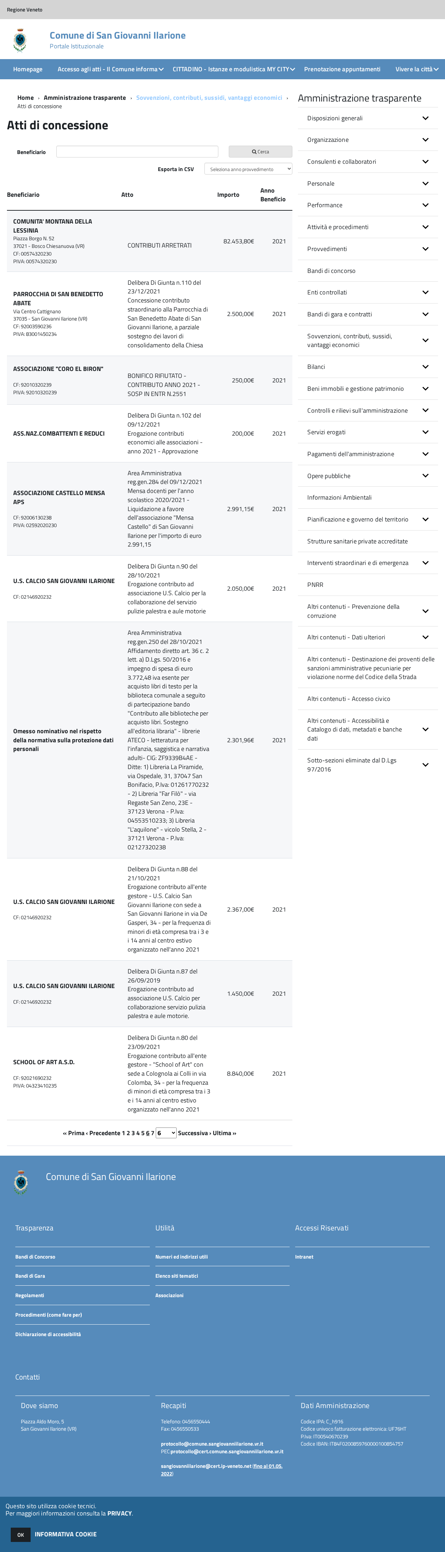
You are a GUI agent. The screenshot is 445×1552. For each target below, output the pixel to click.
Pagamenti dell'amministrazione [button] (350, 454)
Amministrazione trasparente (85, 97)
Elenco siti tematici (176, 1276)
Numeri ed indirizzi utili (181, 1257)
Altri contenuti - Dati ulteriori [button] (346, 637)
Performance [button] (324, 205)
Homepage (27, 69)
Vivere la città (414, 69)
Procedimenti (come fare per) (48, 1315)
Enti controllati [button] (327, 292)
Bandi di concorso (331, 270)
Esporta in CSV (176, 169)
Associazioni (169, 1295)
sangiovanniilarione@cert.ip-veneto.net (206, 1466)
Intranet (304, 1257)
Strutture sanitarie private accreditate (357, 541)
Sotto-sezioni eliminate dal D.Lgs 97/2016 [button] (351, 764)
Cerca (263, 151)
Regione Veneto (24, 10)
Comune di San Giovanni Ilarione (118, 40)
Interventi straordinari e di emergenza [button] (357, 562)
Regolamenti (29, 1295)
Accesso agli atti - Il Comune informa (108, 69)
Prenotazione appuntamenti (342, 69)
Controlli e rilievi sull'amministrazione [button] (357, 410)
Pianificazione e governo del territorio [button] (357, 519)
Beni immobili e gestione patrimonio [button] (355, 388)
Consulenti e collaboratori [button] (341, 161)
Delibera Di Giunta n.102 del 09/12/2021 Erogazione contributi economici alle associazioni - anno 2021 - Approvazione (165, 433)
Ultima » (224, 1133)
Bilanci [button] (316, 366)
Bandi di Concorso (35, 1257)
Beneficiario (31, 152)
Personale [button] (320, 183)
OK (20, 1535)
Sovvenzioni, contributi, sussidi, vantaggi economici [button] (349, 340)
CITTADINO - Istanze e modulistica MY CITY (231, 69)
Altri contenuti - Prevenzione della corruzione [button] (353, 611)
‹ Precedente (103, 1133)
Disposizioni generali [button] (335, 118)
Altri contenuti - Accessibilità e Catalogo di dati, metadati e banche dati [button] (354, 729)
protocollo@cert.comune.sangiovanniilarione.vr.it (227, 1451)
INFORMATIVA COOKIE (66, 1534)
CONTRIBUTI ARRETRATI (160, 245)
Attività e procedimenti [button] (338, 227)
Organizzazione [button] (328, 139)
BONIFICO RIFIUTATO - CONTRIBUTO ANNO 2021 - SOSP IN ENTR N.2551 (164, 384)
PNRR (315, 584)
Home (25, 97)
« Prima (73, 1133)
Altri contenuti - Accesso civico (348, 698)
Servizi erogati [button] (326, 432)
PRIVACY (119, 1513)
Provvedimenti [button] (327, 248)
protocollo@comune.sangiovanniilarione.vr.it (212, 1444)
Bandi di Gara (30, 1276)
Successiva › (194, 1133)
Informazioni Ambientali (339, 497)
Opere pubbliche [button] (328, 475)
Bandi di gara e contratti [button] (339, 314)
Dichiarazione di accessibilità (48, 1334)
